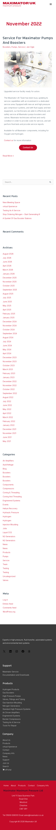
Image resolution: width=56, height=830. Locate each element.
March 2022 (8, 417)
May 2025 (7, 306)
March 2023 (8, 369)
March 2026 (8, 270)
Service (21, 47)
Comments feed (9, 608)
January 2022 (8, 425)
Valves (5, 580)
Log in (5, 600)
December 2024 (10, 322)
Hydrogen (7, 517)
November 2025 (10, 282)
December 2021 (9, 429)
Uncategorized (9, 576)
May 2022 (7, 409)
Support (6, 760)
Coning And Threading (12, 497)
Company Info (8, 753)
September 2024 (10, 333)
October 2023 (9, 365)
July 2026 (7, 258)
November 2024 (10, 326)
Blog (5, 469)
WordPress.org (9, 612)
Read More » (8, 155)
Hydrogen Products (11, 689)
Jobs (5, 528)
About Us (6, 740)
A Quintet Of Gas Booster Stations (17, 218)
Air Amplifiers (8, 461)
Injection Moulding (10, 525)
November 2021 (9, 433)
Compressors (8, 489)
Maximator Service (10, 672)
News (5, 544)
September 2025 (10, 290)
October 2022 (9, 389)
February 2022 (9, 421)
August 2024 (8, 338)
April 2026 (7, 266)
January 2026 (9, 274)
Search (6, 766)
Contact (6, 750)
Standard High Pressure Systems (16, 709)
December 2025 (10, 278)
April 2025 (7, 310)
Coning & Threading (11, 493)
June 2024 (7, 346)
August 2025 (8, 294)
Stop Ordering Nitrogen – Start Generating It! (21, 214)
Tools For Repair (10, 726)
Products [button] (22, 786)
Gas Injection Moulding (12, 703)
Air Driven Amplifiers (11, 712)
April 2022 (7, 413)
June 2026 (7, 262)
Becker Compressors (12, 719)
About (13, 786)
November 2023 (10, 361)
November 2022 (10, 385)
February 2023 (9, 373)
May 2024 (7, 350)
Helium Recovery (10, 508)
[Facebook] (22, 652)
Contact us (8, 140)
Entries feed (8, 604)
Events (5, 505)
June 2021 (7, 437)
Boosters (6, 47)
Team (5, 564)
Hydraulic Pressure (11, 512)
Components (8, 485)
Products (6, 552)
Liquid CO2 (7, 532)
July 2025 (7, 298)
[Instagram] (16, 652)
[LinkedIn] (10, 652)
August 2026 (8, 254)
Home (6, 786)
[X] (4, 652)
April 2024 (7, 353)
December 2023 (10, 357)
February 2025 (9, 314)
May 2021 (7, 441)
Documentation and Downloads (16, 675)
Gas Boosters (8, 693)
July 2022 (7, 401)
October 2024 (9, 330)
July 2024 (7, 342)
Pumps (14, 47)
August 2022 (8, 397)
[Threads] (29, 652)
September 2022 (10, 393)
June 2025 (7, 302)
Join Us (6, 763)
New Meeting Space (11, 202)
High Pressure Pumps (12, 696)
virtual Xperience (10, 206)
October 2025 (9, 286)
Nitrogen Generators (11, 706)
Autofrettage (8, 465)
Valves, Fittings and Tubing (14, 699)
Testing (6, 568)
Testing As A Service (11, 210)
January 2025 (8, 318)
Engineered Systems (11, 501)
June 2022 (7, 405)
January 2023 (8, 377)
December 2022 (10, 381)
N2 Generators (9, 536)
